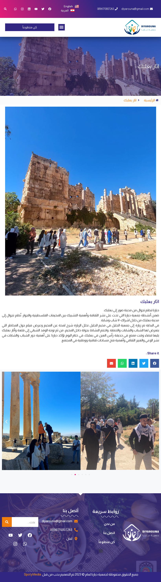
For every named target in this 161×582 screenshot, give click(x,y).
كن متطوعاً (107, 542)
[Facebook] (50, 9)
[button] (61, 27)
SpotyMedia (32, 574)
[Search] (7, 522)
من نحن (109, 524)
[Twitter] (43, 9)
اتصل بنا (109, 533)
